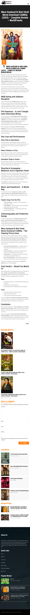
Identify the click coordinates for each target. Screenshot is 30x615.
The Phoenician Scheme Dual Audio (18, 454)
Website (2, 431)
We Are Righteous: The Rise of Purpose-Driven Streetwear (18, 507)
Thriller (17, 456)
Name (2, 421)
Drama (11, 456)
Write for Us (3, 571)
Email (2, 426)
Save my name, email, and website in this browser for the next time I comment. (14, 439)
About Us (3, 556)
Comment (3, 406)
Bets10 (12, 579)
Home (2, 554)
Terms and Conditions (5, 568)
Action (11, 468)
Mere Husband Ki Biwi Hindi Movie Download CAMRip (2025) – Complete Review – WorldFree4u (14, 69)
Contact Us (3, 559)
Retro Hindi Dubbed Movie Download (19, 466)
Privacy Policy (4, 565)
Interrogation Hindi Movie (16, 478)
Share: (27, 323)
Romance (12, 492)
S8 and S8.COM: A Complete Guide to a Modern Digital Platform (19, 515)
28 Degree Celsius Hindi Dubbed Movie (19, 490)
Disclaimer (3, 562)
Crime (14, 456)
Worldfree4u (19, 612)
